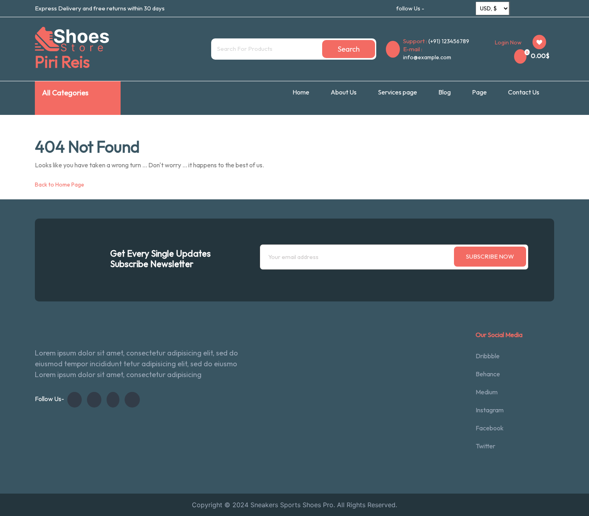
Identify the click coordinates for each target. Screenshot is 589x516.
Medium (487, 392)
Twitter (485, 446)
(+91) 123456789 (448, 41)
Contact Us (523, 92)
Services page (397, 92)
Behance (488, 374)
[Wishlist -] (539, 42)
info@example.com (427, 57)
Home (300, 92)
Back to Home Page (59, 184)
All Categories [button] (65, 92)
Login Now (508, 42)
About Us (344, 92)
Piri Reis (62, 62)
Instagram (490, 410)
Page (479, 92)
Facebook (490, 428)
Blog (444, 92)
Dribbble (488, 356)
